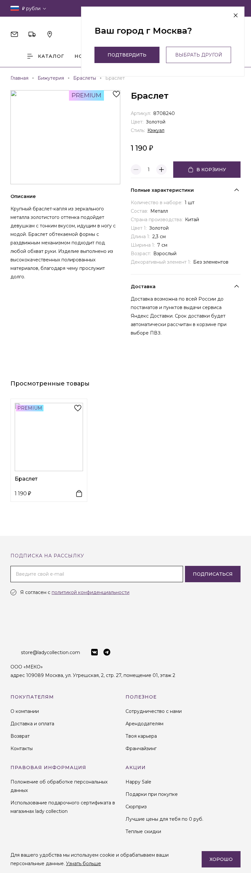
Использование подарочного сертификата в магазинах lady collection (62, 807)
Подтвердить (127, 55)
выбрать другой (198, 55)
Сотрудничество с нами (154, 711)
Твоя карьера (141, 736)
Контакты (21, 748)
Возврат (20, 736)
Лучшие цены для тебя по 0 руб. (164, 819)
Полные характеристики (162, 190)
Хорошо (221, 859)
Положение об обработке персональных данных (59, 786)
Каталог (51, 56)
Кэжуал (155, 130)
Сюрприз (136, 807)
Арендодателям (144, 724)
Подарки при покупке (152, 794)
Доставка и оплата (32, 724)
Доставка (143, 286)
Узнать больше (83, 863)
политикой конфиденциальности (90, 592)
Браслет (26, 479)
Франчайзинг (141, 748)
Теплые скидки (143, 831)
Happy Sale (138, 782)
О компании (24, 711)
